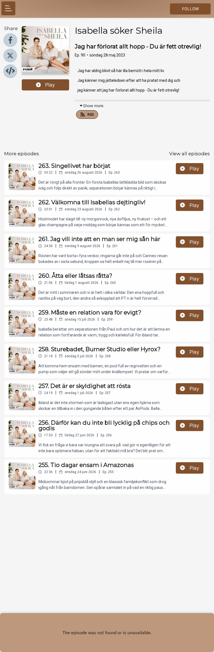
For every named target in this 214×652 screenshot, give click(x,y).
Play (50, 85)
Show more (93, 105)
